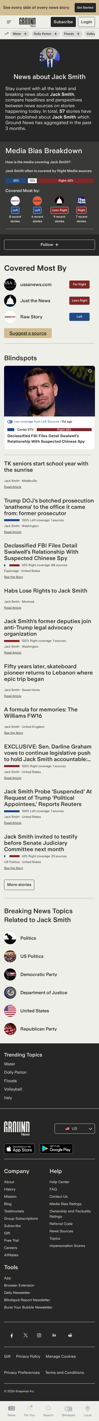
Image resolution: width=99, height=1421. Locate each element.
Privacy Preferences (22, 1372)
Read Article (12, 487)
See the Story (13, 577)
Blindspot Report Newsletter (27, 1300)
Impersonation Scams (67, 1246)
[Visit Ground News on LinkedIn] (54, 1335)
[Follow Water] (25, 34)
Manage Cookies (61, 1356)
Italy (8, 1097)
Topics (55, 1238)
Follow (47, 244)
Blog (8, 1204)
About (9, 1182)
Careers (10, 1248)
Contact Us (59, 1196)
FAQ (53, 1189)
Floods (69, 34)
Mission (10, 1196)
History (9, 1189)
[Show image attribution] (90, 371)
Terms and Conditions (64, 1372)
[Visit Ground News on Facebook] (11, 1335)
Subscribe (63, 21)
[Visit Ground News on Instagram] (39, 1335)
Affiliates (11, 1255)
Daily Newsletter (17, 1293)
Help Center (59, 1182)
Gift (7, 1233)
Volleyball (13, 1089)
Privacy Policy (28, 1356)
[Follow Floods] (78, 34)
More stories (19, 884)
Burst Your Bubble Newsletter (28, 1307)
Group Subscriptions (21, 1218)
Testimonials (14, 1211)
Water (17, 34)
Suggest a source (27, 333)
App (7, 1278)
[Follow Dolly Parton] (55, 34)
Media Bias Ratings (65, 1204)
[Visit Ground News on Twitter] (25, 1335)
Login (86, 21)
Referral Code (61, 1224)
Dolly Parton (42, 34)
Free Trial (11, 1240)
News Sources (61, 1231)
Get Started (85, 7)
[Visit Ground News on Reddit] (70, 1335)
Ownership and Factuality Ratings (70, 1213)
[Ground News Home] (27, 22)
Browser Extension (19, 1285)
